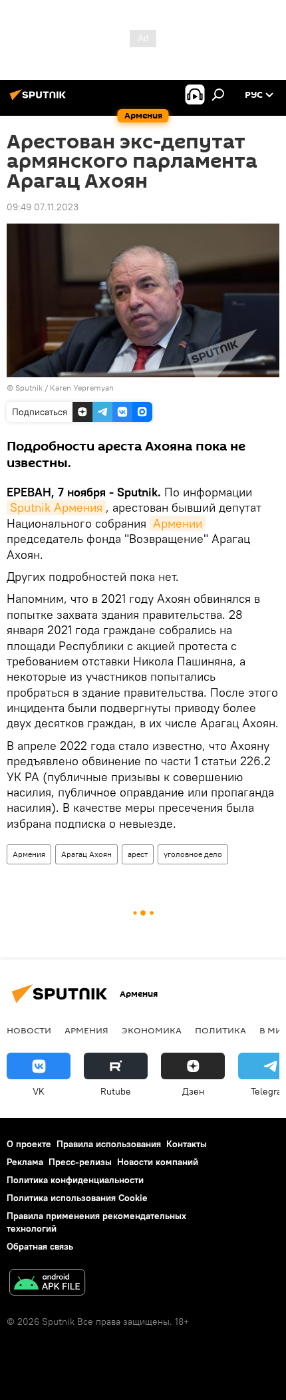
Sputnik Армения (56, 507)
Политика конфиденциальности (75, 1180)
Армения (29, 854)
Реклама (25, 1162)
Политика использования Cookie (77, 1198)
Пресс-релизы (80, 1162)
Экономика (152, 1030)
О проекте (29, 1144)
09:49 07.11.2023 (42, 207)
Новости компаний (157, 1162)
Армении (177, 523)
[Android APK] (47, 1284)
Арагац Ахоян (86, 854)
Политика (220, 1030)
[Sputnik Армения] (40, 100)
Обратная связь (40, 1246)
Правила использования (109, 1144)
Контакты (186, 1144)
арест (138, 854)
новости (29, 1030)
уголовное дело (193, 854)
